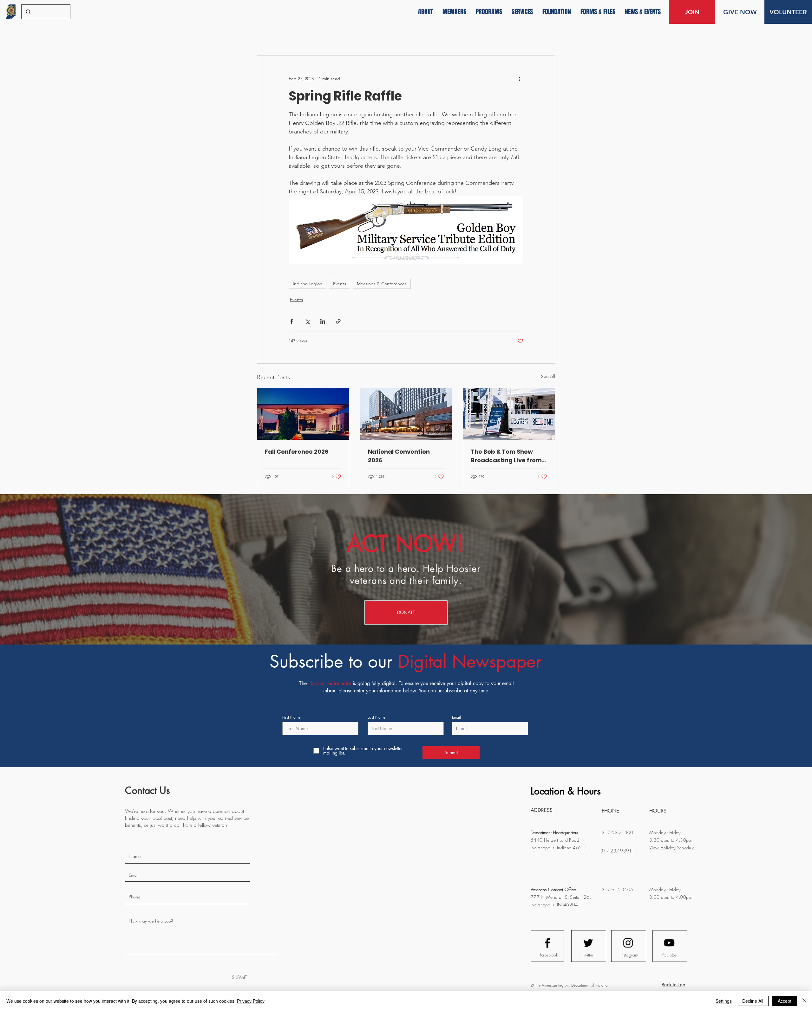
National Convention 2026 (399, 456)
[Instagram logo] (628, 942)
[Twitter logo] (588, 942)
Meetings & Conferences (382, 284)
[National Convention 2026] (406, 414)
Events (339, 284)
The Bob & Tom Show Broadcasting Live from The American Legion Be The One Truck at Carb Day (507, 456)
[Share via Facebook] (292, 321)
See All (548, 376)
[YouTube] (669, 942)
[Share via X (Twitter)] (307, 321)
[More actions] (519, 78)
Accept (784, 1001)
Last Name (376, 717)
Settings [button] (724, 1001)
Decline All (752, 1001)
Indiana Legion (307, 284)
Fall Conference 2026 (296, 452)
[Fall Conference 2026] (303, 414)
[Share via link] (338, 321)
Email (456, 717)
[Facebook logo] (547, 942)
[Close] (804, 1001)
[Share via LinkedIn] (323, 321)
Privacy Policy (251, 1001)
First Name (291, 717)
